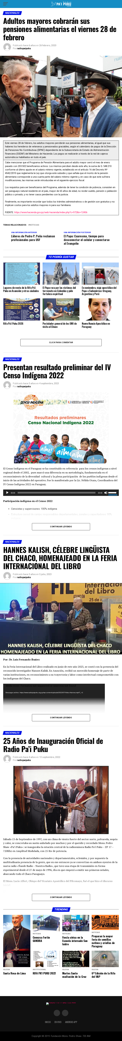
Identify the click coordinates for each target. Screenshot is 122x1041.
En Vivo (57, 1022)
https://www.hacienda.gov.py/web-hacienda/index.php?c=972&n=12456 (50, 212)
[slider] (112, 492)
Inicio (48, 1022)
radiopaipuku (24, 48)
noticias (34, 225)
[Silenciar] (105, 492)
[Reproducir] (7, 492)
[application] (61, 493)
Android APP (71, 1022)
